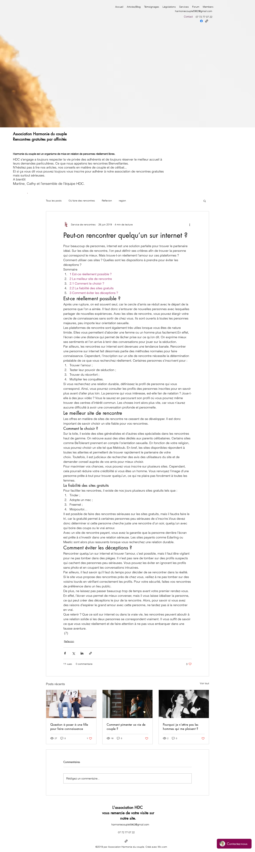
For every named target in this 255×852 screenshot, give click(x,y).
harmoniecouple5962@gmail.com (193, 11)
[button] (204, 200)
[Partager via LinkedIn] (82, 653)
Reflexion (107, 200)
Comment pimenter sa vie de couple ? (126, 726)
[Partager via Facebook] (65, 653)
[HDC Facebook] (201, 21)
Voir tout (204, 683)
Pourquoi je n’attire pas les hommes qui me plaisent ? (180, 726)
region (122, 200)
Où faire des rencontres (82, 200)
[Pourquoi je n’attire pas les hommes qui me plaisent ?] (184, 704)
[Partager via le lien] (90, 653)
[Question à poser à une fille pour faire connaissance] (71, 704)
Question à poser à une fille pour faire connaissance (69, 726)
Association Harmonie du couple (40, 133)
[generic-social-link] (206, 21)
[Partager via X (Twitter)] (73, 653)
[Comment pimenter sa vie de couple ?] (128, 704)
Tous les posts (54, 200)
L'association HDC (128, 807)
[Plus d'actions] (190, 224)
